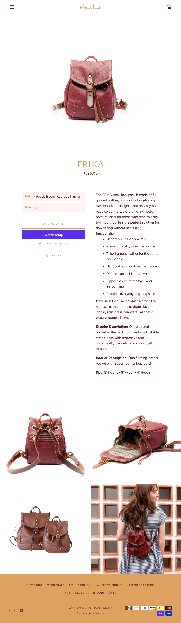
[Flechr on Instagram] (15, 610)
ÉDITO (112, 593)
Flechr (96, 608)
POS (104, 608)
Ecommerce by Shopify (90, 613)
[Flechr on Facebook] (9, 610)
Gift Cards (35, 585)
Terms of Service (141, 585)
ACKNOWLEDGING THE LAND (84, 593)
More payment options (53, 243)
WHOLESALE (55, 585)
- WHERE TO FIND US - (109, 585)
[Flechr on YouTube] (21, 610)
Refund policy (79, 585)
